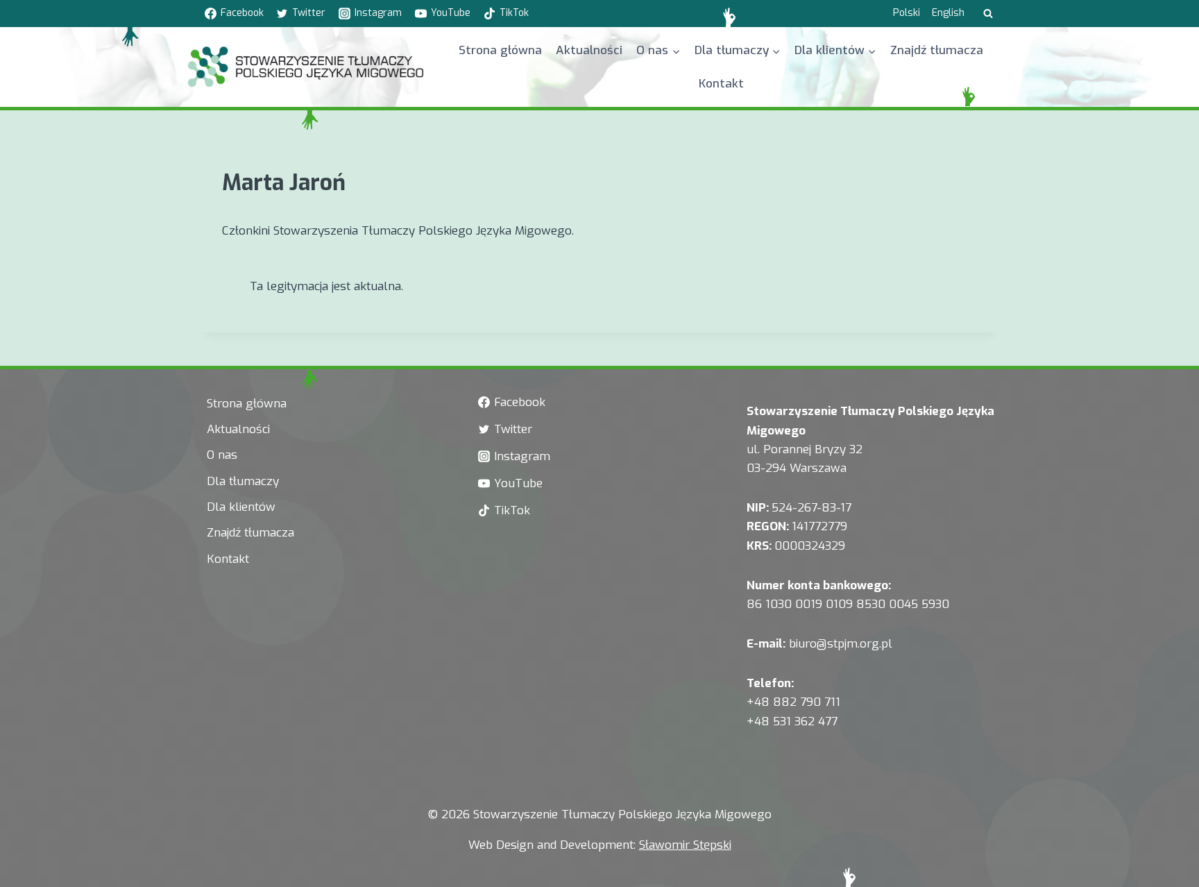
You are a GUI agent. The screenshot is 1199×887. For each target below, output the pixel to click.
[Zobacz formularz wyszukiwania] (988, 14)
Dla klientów (241, 507)
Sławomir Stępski (685, 845)
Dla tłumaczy (243, 481)
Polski (906, 12)
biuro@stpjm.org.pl (840, 644)
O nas (222, 455)
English (948, 12)
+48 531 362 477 (792, 721)
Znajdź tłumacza (936, 50)
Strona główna (500, 50)
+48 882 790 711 (793, 702)
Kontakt (721, 84)
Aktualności (589, 50)
